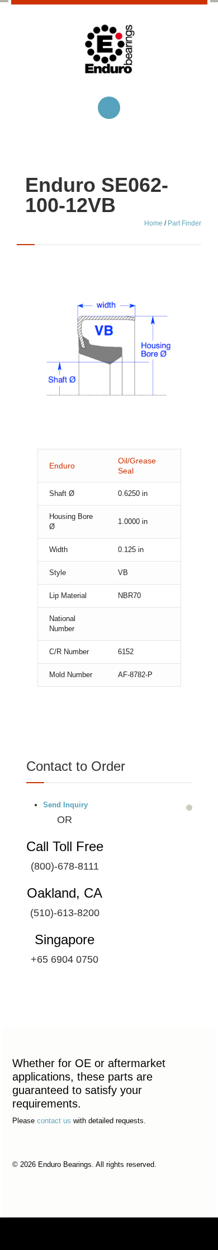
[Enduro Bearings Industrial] (109, 58)
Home (153, 223)
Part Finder (184, 223)
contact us (54, 1120)
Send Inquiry (65, 805)
